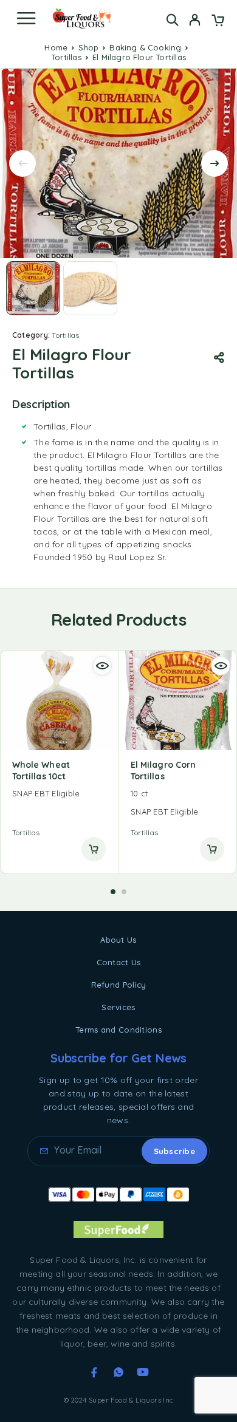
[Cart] (217, 21)
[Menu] (26, 18)
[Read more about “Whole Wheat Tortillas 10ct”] (93, 849)
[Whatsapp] (118, 1372)
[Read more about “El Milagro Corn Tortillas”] (212, 849)
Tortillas (66, 57)
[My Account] (194, 21)
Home (55, 47)
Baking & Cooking (145, 47)
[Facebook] (94, 1372)
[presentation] (22, 163)
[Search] (172, 19)
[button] (113, 891)
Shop (88, 47)
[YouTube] (143, 1372)
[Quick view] (102, 665)
